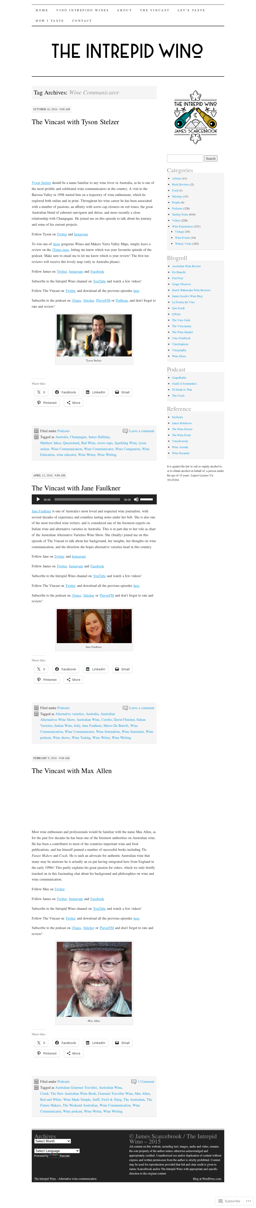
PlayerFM (103, 300)
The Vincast (155, 10)
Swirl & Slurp (111, 1099)
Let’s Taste (192, 10)
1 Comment (146, 1081)
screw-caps (104, 442)
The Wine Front (181, 435)
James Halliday (99, 436)
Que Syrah (178, 308)
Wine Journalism (108, 731)
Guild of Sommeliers (184, 383)
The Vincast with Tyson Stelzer (75, 121)
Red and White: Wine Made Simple (65, 1099)
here (137, 290)
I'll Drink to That (182, 389)
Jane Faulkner (41, 511)
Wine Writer (86, 454)
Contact (82, 20)
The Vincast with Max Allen (72, 770)
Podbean (122, 300)
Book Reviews (181, 184)
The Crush (178, 395)
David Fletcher (124, 719)
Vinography (179, 350)
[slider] (147, 498)
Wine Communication (66, 448)
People (176, 202)
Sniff (95, 1099)
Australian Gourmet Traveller (76, 1087)
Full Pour (177, 278)
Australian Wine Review (186, 266)
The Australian (134, 1099)
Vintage (179, 231)
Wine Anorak (180, 447)
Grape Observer (181, 284)
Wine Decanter (181, 453)
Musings (177, 196)
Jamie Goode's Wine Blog (187, 296)
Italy (77, 725)
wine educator (66, 454)
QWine (176, 314)
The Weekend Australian (80, 1105)
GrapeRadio (179, 377)
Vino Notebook (181, 338)
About (124, 10)
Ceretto (107, 719)
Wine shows (61, 737)
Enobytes (177, 417)
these (56, 243)
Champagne (78, 436)
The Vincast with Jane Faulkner (76, 487)
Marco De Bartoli (116, 725)
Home (42, 10)
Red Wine (88, 442)
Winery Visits (183, 243)
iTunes (76, 300)
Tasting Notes (180, 214)
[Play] (38, 499)
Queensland (71, 442)
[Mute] (136, 499)
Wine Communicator (98, 448)
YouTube (99, 281)
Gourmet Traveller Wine (115, 1093)
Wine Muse (179, 356)
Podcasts (64, 430)
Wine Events (182, 237)
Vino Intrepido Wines (82, 10)
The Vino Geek (181, 320)
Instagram (81, 234)
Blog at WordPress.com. (207, 1179)
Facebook (97, 271)
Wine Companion (127, 448)
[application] (94, 499)
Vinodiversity (180, 441)
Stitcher (88, 300)
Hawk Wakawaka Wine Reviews (191, 290)
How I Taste (50, 20)
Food (175, 190)
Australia (61, 436)
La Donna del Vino (183, 302)
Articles (176, 178)
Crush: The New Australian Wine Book (68, 1093)
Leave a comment (141, 430)
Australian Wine (88, 719)
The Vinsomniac (182, 326)
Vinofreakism (180, 344)
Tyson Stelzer (41, 182)
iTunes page (60, 249)
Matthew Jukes (50, 442)
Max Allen (142, 1093)
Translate (64, 1156)
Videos (176, 220)
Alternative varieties (69, 713)
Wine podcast (72, 1111)
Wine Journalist (133, 731)
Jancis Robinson (182, 423)
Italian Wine (63, 725)
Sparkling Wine (125, 442)
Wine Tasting (81, 737)
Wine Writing (106, 454)
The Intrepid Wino (45, 1179)
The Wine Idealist (182, 332)
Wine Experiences (182, 226)
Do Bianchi (179, 272)
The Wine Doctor (182, 429)
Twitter (62, 234)
